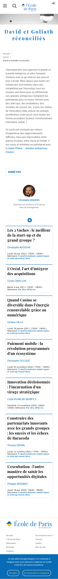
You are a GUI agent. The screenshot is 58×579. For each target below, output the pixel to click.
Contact (38, 539)
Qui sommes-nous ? (44, 535)
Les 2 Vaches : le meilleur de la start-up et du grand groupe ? (28, 235)
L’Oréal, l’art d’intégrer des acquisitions (27, 271)
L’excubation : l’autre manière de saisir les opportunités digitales (27, 471)
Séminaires (11, 543)
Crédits (38, 543)
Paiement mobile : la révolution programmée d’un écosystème (28, 348)
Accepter (13, 573)
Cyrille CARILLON (16, 280)
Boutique (10, 547)
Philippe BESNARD (17, 483)
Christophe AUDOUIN (18, 247)
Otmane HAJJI (15, 322)
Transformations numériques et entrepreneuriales (28, 257)
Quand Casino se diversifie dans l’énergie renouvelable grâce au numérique (28, 307)
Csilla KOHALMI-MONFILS (21, 399)
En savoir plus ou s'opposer (36, 573)
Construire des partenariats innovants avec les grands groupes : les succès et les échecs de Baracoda (28, 428)
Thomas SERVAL (16, 445)
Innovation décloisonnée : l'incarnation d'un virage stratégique (28, 386)
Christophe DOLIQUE (18, 360)
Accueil (9, 535)
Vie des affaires (27, 289)
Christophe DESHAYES (29, 200)
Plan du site (40, 547)
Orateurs (10, 551)
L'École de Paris (13, 539)
